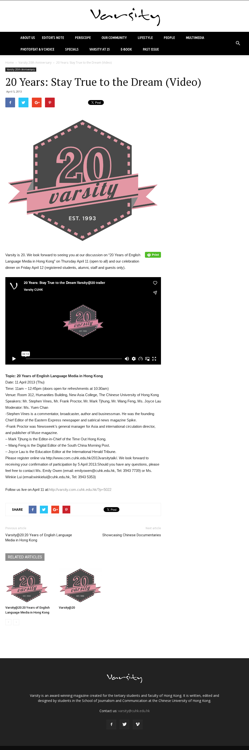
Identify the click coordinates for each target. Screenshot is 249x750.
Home (9, 62)
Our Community (114, 37)
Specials (72, 49)
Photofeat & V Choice (37, 49)
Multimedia (195, 37)
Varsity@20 (67, 607)
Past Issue (151, 49)
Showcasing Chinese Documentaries (131, 535)
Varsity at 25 (99, 49)
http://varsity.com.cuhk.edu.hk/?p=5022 (80, 489)
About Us (27, 37)
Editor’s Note (53, 37)
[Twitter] (124, 724)
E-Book (126, 49)
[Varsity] (124, 16)
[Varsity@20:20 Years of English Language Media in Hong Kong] (29, 585)
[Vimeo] (137, 724)
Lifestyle (145, 37)
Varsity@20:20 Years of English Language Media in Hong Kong (38, 537)
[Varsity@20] (83, 585)
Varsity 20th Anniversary (35, 62)
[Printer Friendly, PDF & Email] (153, 255)
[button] (238, 43)
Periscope (83, 37)
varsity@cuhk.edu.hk (134, 710)
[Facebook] (111, 724)
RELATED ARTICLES (25, 557)
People (169, 37)
